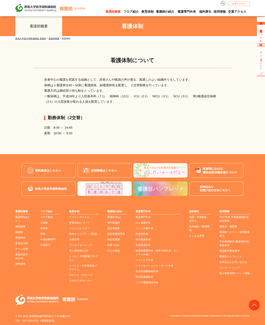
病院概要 (20, 226)
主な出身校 (113, 250)
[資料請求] (49, 170)
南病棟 (44, 228)
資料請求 (20, 263)
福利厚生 (205, 11)
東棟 (42, 233)
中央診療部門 (47, 239)
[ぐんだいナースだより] (160, 170)
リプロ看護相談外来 (147, 282)
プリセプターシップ (80, 245)
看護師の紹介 (165, 11)
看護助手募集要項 (229, 250)
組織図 (19, 232)
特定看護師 (113, 239)
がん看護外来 (143, 222)
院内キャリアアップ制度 (83, 233)
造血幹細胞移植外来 (147, 271)
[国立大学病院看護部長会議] (105, 188)
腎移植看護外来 (144, 276)
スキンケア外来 (144, 260)
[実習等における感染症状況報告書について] (216, 170)
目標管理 (74, 239)
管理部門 (45, 245)
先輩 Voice (113, 245)
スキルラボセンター (80, 280)
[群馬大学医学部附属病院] (49, 188)
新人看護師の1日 (78, 250)
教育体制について (79, 222)
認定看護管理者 (116, 233)
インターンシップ (229, 267)
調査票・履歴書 (228, 226)
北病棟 (44, 222)
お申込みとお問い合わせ (233, 262)
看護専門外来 (187, 11)
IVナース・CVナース (81, 275)
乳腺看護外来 (143, 245)
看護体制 (20, 237)
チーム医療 (21, 248)
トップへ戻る (254, 305)
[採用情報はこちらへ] (105, 170)
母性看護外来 (143, 239)
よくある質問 (196, 235)
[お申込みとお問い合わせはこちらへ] (216, 188)
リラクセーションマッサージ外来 (154, 265)
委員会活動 (21, 243)
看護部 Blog (114, 217)
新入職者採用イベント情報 (234, 273)
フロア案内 (46, 217)
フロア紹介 (131, 11)
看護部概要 (113, 11)
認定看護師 (113, 228)
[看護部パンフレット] (160, 188)
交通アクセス (239, 3)
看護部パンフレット (230, 256)
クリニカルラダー (79, 228)
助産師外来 (142, 233)
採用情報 (220, 11)
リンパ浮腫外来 (144, 228)
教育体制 (148, 11)
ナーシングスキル (79, 217)
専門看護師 (113, 222)
